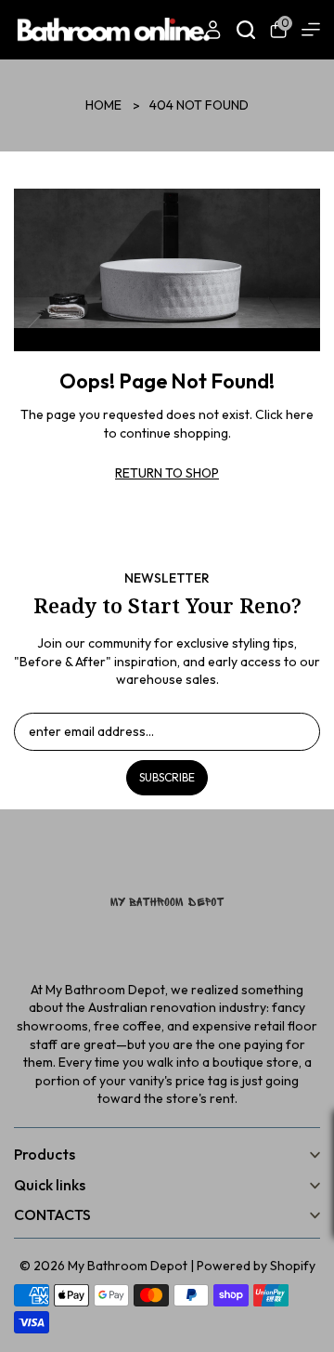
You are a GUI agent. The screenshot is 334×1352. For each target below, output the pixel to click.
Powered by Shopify (256, 1265)
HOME (103, 105)
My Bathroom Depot (127, 1265)
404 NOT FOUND (199, 105)
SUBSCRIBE (167, 777)
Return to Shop (167, 473)
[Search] (246, 29)
